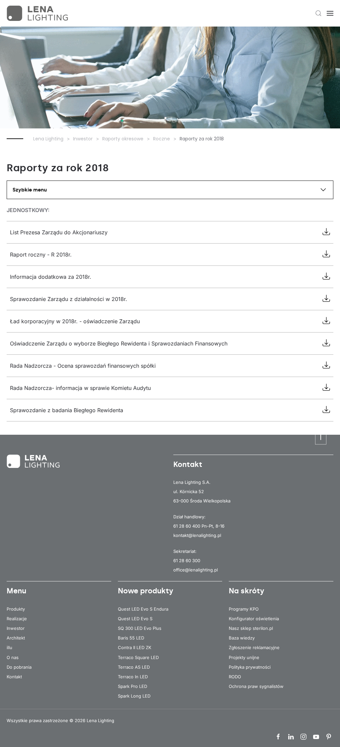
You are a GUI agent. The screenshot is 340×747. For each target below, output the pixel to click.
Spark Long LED (134, 696)
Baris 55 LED (131, 637)
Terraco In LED (133, 676)
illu (9, 647)
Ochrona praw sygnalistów (256, 686)
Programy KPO (244, 609)
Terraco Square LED (138, 657)
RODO (235, 676)
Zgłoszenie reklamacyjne (254, 647)
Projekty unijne (244, 657)
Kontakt (14, 676)
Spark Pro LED (132, 686)
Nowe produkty (145, 590)
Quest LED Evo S (135, 618)
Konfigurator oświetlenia (254, 618)
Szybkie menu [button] (30, 190)
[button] (318, 13)
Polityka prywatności (250, 667)
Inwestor (16, 628)
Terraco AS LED (134, 667)
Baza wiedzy (242, 637)
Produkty (16, 609)
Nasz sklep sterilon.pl (251, 628)
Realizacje (17, 618)
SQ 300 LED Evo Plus (139, 628)
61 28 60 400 (186, 526)
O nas (13, 657)
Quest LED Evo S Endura (143, 609)
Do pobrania (19, 667)
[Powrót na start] (38, 13)
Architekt (16, 637)
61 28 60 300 (186, 560)
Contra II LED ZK (134, 647)
